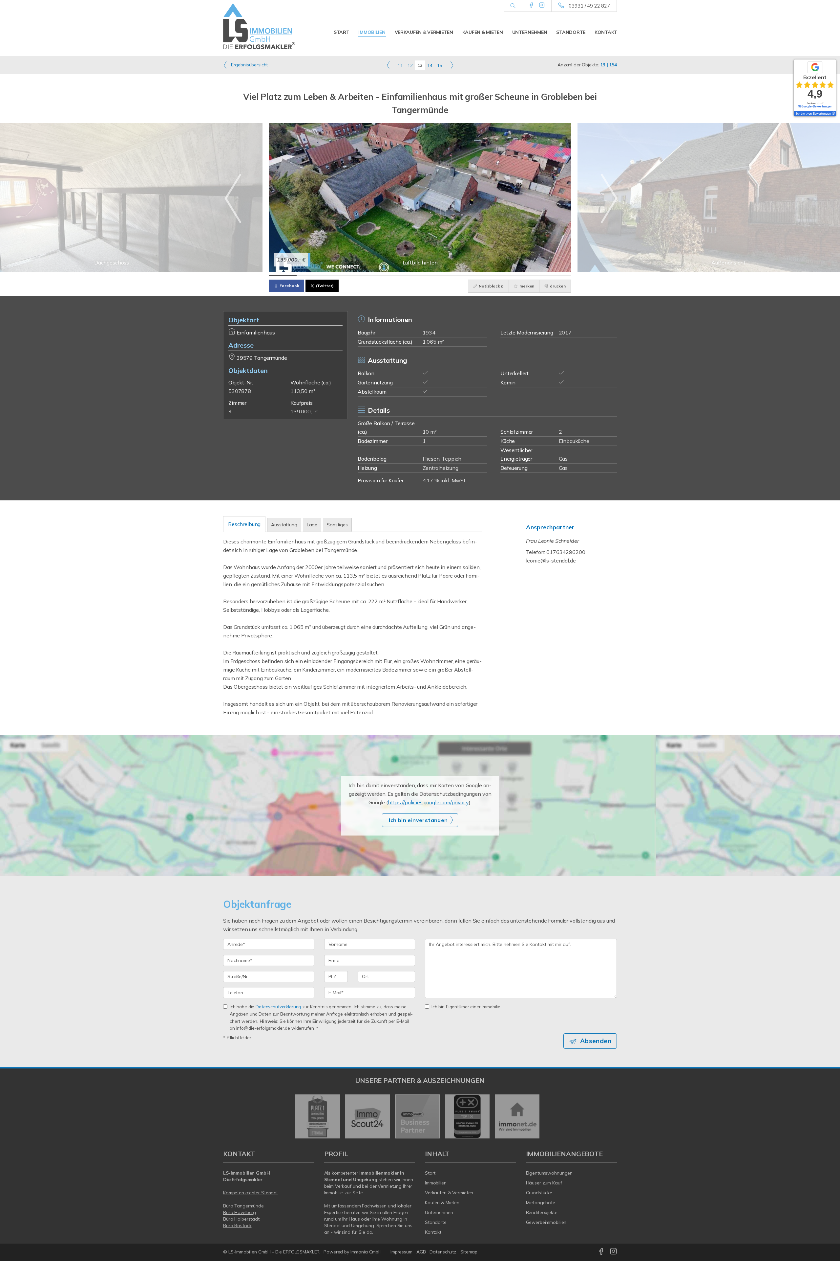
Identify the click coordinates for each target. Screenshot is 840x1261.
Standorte (570, 32)
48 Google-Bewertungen (814, 106)
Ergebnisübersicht (249, 65)
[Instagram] (542, 5)
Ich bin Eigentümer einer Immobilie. (466, 1006)
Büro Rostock (237, 1225)
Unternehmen (529, 32)
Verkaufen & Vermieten (424, 32)
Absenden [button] (595, 1041)
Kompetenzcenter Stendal (250, 1193)
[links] (388, 65)
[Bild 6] (420, 275)
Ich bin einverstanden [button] (418, 820)
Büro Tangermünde (243, 1206)
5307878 (239, 391)
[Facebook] (531, 5)
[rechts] (452, 65)
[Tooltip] (833, 113)
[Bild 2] (310, 275)
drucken (557, 286)
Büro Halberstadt (241, 1219)
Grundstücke (539, 1193)
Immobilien (371, 32)
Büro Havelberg (239, 1212)
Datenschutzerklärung (278, 1006)
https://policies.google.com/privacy (428, 802)
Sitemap (468, 1252)
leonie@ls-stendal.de (551, 560)
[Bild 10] (530, 275)
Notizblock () (491, 286)
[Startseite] (268, 26)
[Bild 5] (393, 275)
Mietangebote (541, 1202)
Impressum (401, 1252)
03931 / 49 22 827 (589, 6)
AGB (421, 1252)
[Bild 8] (475, 275)
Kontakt (606, 32)
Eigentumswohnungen (549, 1173)
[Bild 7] (447, 275)
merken (526, 286)
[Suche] (513, 6)
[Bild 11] (557, 275)
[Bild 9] (502, 275)
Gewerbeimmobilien (546, 1222)
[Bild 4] (365, 275)
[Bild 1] (283, 275)
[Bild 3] (337, 275)
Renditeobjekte (541, 1212)
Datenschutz (443, 1252)
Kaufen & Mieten (482, 32)
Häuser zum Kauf (544, 1183)
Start (341, 32)
